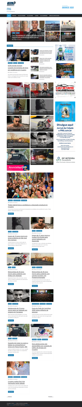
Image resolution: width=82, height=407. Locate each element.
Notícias (14, 15)
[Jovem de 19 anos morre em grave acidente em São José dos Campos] (41, 107)
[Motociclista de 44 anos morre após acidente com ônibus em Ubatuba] (41, 124)
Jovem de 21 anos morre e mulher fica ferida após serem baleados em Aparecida (18, 127)
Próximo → (50, 396)
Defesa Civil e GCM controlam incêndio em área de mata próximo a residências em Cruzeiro (45, 60)
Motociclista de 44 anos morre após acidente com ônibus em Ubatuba (41, 127)
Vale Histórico (49, 303)
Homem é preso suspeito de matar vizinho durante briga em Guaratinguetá (17, 94)
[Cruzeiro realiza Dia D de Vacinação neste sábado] (18, 368)
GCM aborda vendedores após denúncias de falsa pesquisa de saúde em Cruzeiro (45, 68)
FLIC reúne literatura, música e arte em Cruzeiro (67, 27)
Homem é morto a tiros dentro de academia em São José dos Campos (18, 111)
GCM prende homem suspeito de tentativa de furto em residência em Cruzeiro (18, 68)
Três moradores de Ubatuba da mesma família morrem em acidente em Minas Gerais (24, 36)
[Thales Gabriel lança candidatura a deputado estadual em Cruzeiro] (30, 185)
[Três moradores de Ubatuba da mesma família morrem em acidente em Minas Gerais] (26, 21)
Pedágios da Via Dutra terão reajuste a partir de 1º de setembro (52, 26)
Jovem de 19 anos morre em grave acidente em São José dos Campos (41, 111)
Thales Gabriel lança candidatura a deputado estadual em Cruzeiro (51, 37)
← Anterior (9, 396)
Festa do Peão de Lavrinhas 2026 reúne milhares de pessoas (68, 37)
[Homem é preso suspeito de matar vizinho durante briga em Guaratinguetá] (18, 90)
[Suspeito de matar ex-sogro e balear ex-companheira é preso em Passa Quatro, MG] (18, 157)
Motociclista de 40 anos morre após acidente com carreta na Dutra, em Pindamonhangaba (18, 144)
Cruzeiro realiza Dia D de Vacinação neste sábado (16, 382)
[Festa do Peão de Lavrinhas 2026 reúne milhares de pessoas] (42, 295)
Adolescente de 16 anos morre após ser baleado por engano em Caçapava (40, 144)
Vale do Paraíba (21, 15)
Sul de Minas (30, 15)
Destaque (39, 339)
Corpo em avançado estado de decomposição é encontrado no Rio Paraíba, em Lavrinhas (45, 76)
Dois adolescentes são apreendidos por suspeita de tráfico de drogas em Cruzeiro (42, 347)
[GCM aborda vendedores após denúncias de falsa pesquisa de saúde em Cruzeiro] (35, 69)
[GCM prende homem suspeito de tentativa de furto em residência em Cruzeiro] (18, 55)
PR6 (9, 8)
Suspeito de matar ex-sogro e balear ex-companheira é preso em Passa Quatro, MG (18, 161)
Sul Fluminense (43, 15)
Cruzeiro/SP (10, 200)
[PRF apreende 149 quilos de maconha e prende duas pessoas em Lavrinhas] (41, 157)
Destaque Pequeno (17, 200)
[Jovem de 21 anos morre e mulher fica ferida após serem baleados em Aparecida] (18, 123)
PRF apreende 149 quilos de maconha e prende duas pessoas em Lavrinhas (40, 161)
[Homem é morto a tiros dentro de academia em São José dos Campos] (18, 107)
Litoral (36, 15)
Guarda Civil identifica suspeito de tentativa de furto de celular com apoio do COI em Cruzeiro (45, 52)
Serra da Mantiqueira (54, 15)
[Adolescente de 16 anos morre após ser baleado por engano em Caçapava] (41, 140)
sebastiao (16, 39)
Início (9, 15)
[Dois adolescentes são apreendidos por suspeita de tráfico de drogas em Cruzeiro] (42, 330)
